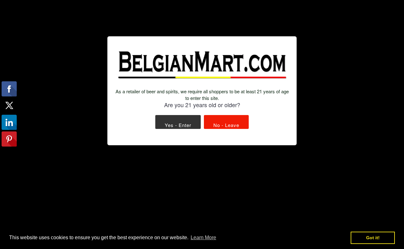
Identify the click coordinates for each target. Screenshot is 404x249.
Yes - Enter (178, 125)
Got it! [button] (373, 237)
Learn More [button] (203, 237)
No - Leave (226, 125)
